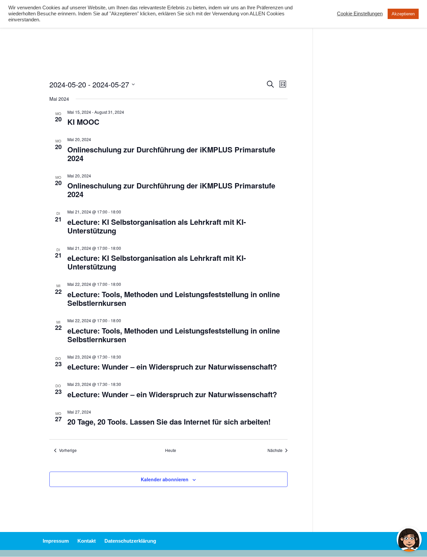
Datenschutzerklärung (130, 541)
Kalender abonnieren (164, 479)
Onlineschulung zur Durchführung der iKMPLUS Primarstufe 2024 (171, 153)
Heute (170, 450)
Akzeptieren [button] (403, 13)
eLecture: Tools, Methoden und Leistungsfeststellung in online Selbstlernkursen (173, 298)
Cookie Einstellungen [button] (360, 13)
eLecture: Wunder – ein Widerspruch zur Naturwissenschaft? (172, 366)
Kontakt (86, 541)
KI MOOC (83, 121)
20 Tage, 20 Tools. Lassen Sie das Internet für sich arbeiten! (169, 421)
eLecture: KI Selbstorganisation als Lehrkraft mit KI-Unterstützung (156, 226)
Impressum (56, 541)
